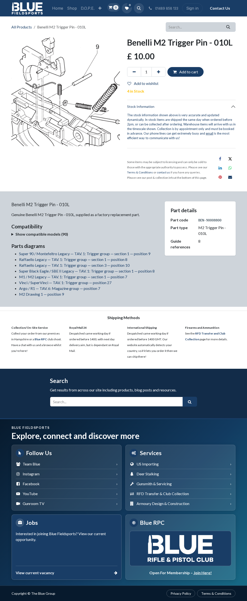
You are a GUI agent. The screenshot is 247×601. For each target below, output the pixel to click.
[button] (139, 8)
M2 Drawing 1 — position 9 (41, 294)
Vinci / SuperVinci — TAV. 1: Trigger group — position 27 (65, 282)
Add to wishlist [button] (145, 83)
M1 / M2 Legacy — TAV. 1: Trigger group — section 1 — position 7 (73, 276)
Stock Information (140, 106)
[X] (230, 159)
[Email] (230, 177)
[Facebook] (220, 159)
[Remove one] (134, 72)
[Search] (228, 27)
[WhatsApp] (230, 168)
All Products (21, 27)
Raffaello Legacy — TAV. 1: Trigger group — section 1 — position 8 (73, 259)
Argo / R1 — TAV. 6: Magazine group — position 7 (59, 288)
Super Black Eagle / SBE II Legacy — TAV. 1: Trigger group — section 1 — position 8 (87, 271)
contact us (163, 172)
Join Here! (202, 572)
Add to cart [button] (188, 71)
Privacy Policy (181, 593)
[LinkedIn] (220, 168)
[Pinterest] (220, 177)
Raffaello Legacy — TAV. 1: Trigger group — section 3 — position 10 (74, 265)
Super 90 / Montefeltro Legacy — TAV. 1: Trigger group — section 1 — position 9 (84, 253)
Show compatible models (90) (41, 234)
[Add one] (158, 72)
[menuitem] (57, 8)
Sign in (192, 8)
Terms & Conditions (216, 593)
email (209, 133)
